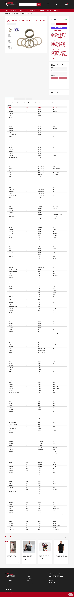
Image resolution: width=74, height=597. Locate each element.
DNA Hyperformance (11, 555)
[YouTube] (11, 589)
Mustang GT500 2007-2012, (60, 54)
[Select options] (66, 562)
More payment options (58, 30)
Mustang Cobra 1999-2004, (56, 46)
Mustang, (52, 43)
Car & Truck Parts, (57, 33)
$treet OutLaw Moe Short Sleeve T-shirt (61, 557)
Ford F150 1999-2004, (59, 40)
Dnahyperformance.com (28, 555)
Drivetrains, (61, 35)
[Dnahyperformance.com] (10, 4)
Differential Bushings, (58, 34)
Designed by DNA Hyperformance (22, 592)
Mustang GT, (57, 47)
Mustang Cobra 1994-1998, (60, 45)
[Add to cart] (18, 562)
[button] (68, 4)
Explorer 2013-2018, (58, 37)
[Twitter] (55, 92)
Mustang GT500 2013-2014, (60, 56)
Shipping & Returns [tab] (19, 99)
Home (6, 13)
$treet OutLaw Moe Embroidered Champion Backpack (28, 558)
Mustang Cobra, (56, 44)
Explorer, (52, 36)
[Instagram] (8, 589)
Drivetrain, (53, 35)
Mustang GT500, (58, 52)
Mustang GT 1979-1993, (59, 49)
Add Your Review (20, 24)
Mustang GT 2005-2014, (57, 51)
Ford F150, (57, 38)
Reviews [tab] (29, 99)
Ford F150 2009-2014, (61, 42)
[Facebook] (57, 92)
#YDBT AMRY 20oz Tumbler (11, 557)
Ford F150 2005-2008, (59, 41)
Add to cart (61, 23)
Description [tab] (9, 99)
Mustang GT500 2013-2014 (55, 58)
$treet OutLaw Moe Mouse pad (43, 557)
